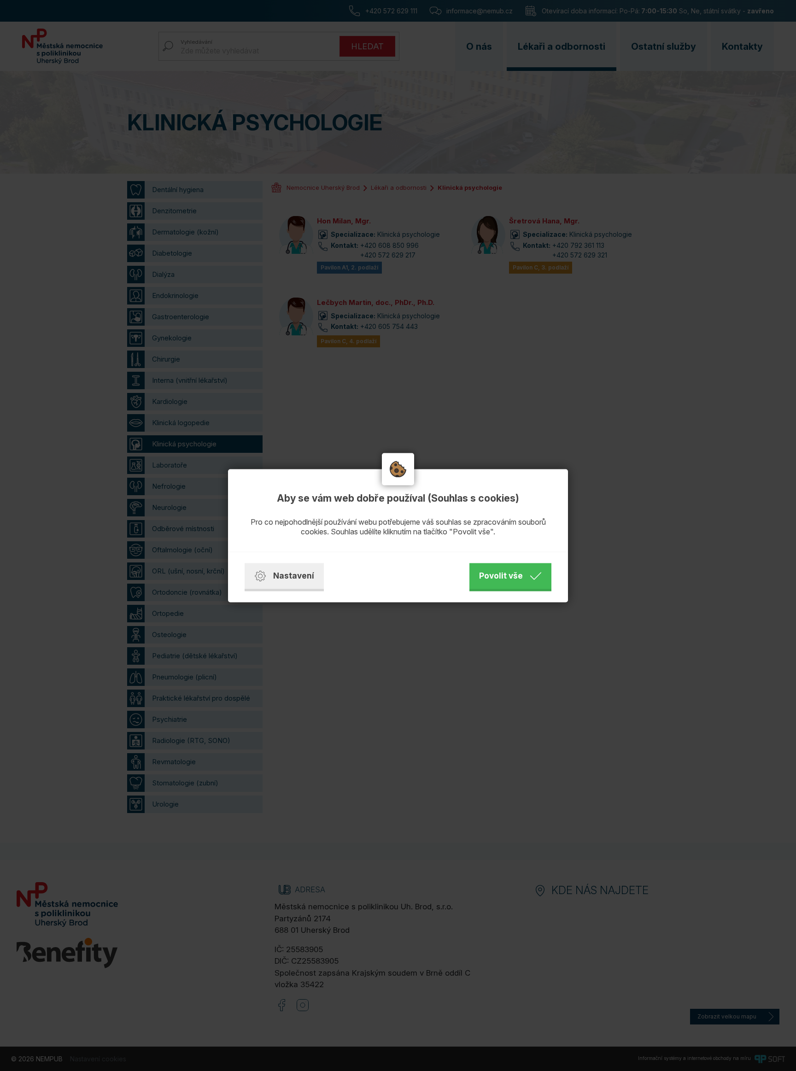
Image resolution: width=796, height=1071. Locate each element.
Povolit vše (501, 575)
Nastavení (293, 575)
